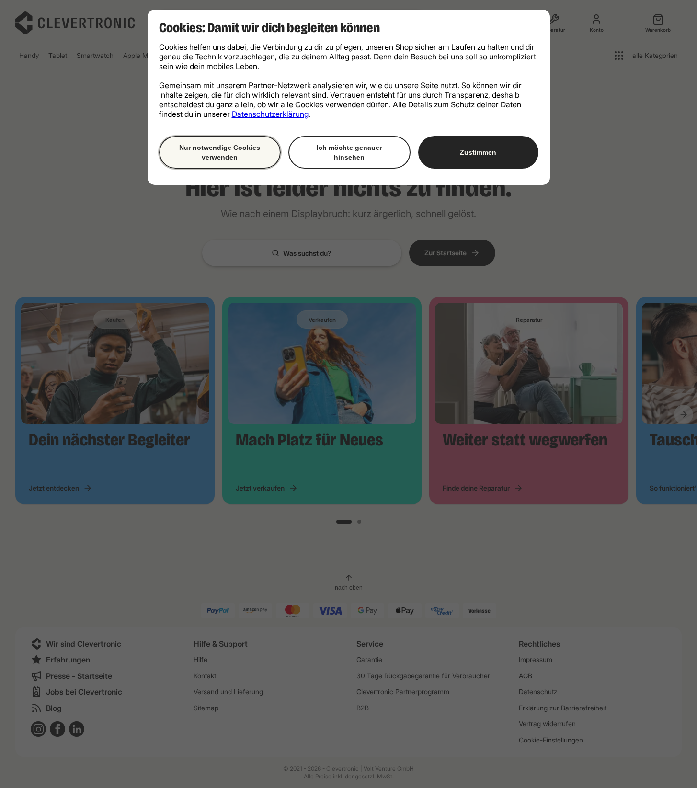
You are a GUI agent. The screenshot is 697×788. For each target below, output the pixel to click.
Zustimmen (478, 152)
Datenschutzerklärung (270, 114)
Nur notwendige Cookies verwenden (219, 152)
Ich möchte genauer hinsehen (349, 152)
